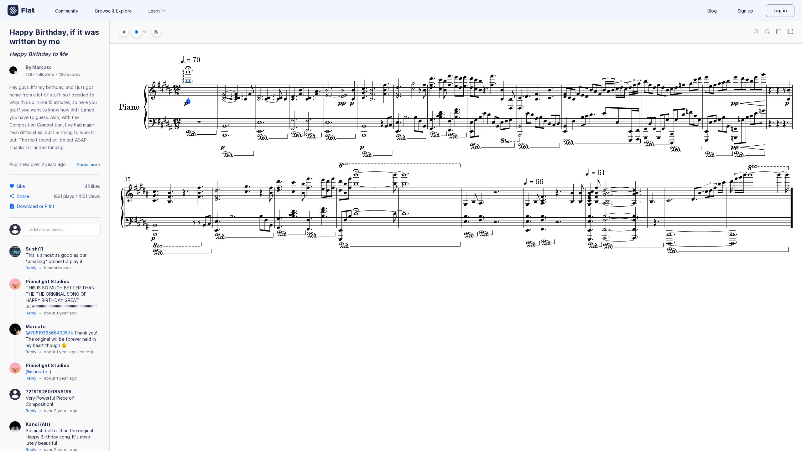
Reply (31, 267)
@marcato (36, 371)
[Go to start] (123, 32)
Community (66, 10)
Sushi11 (34, 248)
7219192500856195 (49, 391)
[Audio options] (144, 32)
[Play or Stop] (136, 32)
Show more (88, 164)
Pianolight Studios (47, 281)
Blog (712, 10)
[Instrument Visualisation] (156, 32)
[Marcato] (13, 70)
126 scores (70, 74)
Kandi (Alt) (38, 424)
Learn (154, 10)
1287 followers (40, 74)
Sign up (745, 10)
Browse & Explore (113, 10)
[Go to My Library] (21, 11)
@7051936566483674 (49, 332)
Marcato (42, 67)
